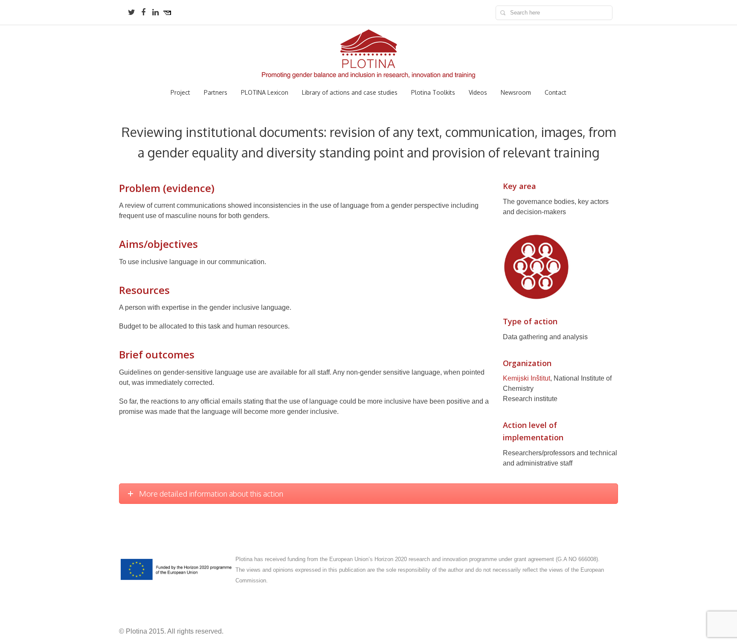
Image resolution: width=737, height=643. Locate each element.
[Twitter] (131, 12)
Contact (555, 92)
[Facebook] (143, 12)
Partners (215, 92)
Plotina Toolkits (433, 92)
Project (180, 92)
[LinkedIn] (155, 12)
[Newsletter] (167, 12)
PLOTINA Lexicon (264, 92)
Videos (478, 92)
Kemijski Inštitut (526, 378)
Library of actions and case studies (350, 92)
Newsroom (516, 92)
